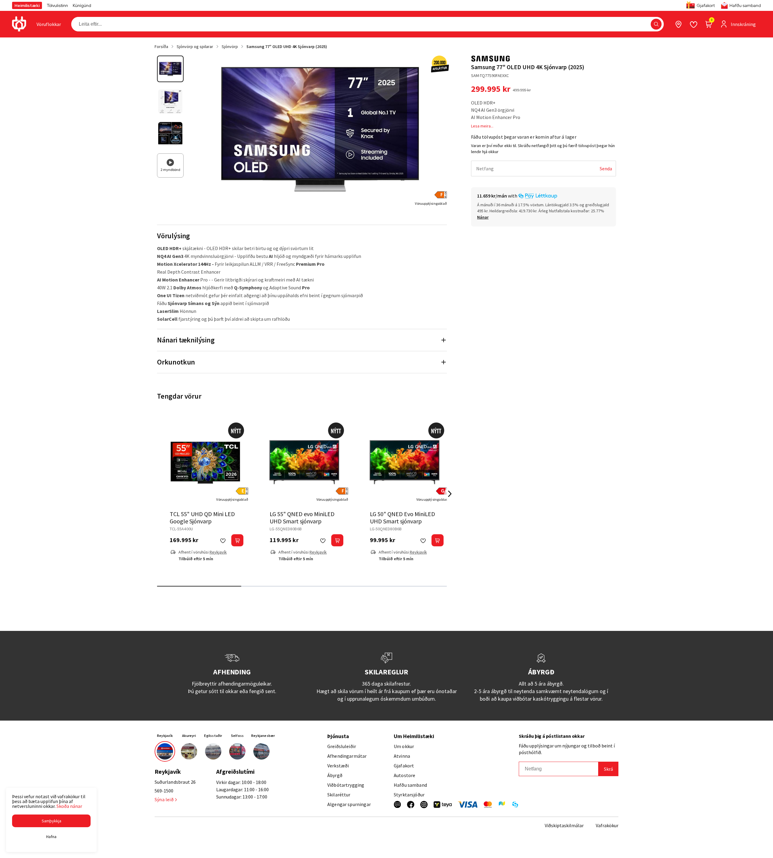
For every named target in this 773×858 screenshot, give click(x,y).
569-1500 (164, 790)
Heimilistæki (27, 5)
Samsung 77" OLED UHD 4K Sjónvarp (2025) (286, 46)
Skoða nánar (69, 806)
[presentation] (49, 24)
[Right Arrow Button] (450, 494)
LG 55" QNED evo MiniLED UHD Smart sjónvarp (302, 517)
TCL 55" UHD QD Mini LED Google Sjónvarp (202, 517)
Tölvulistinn (57, 5)
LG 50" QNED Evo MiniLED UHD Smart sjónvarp (402, 517)
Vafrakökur (607, 825)
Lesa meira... (482, 126)
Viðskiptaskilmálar (564, 825)
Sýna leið (164, 799)
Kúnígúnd (82, 5)
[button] (656, 24)
